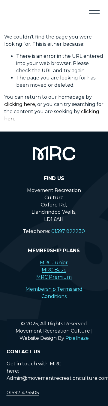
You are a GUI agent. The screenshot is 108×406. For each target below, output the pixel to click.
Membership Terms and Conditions (54, 292)
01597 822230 (68, 231)
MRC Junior (54, 262)
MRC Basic (54, 270)
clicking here (19, 104)
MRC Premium (54, 277)
